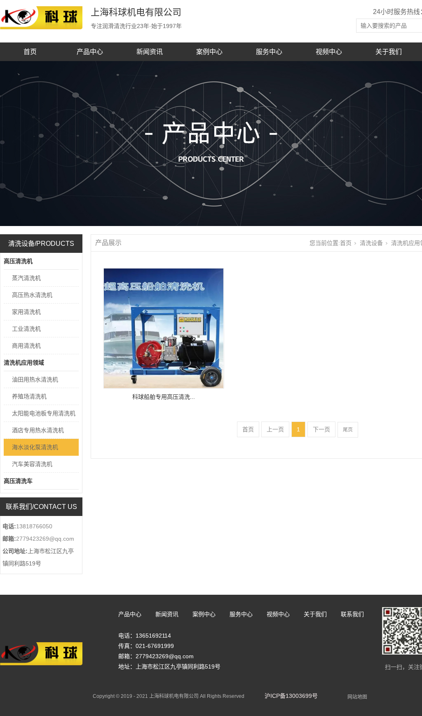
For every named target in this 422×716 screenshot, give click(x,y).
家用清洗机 (26, 312)
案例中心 (209, 51)
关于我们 (388, 51)
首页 (30, 51)
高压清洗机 (18, 261)
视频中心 (329, 51)
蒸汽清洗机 (26, 278)
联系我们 (352, 614)
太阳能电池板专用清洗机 (43, 413)
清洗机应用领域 (24, 362)
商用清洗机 (26, 345)
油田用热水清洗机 (35, 379)
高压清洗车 (18, 481)
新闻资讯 (149, 51)
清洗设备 (371, 243)
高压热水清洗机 (32, 295)
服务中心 (269, 51)
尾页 (348, 430)
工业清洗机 (26, 328)
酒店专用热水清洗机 (38, 430)
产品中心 (90, 51)
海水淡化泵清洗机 (35, 447)
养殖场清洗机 (29, 396)
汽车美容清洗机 (32, 464)
